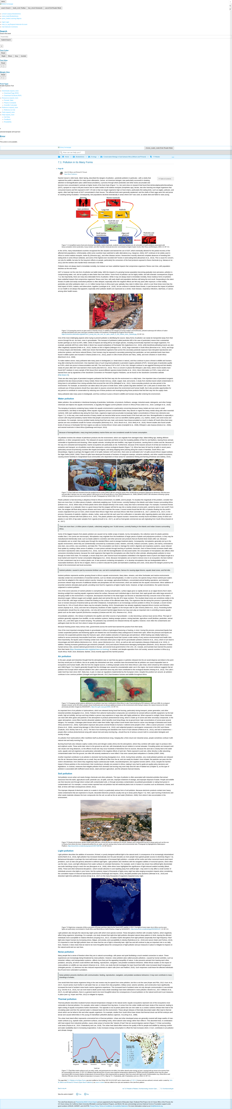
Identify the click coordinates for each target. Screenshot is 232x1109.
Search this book (5, 33)
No (88, 1094)
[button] (7, 119)
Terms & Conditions (106, 1106)
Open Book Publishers (70, 174)
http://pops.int (63, 375)
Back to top (61, 1088)
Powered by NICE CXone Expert (86, 1102)
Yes (80, 1094)
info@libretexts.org (156, 1106)
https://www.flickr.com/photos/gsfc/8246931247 (146, 929)
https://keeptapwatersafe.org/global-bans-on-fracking (89, 649)
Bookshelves (80, 157)
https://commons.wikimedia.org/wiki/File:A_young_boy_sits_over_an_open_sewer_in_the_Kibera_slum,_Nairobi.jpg (99, 334)
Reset (3, 53)
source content (99, 1082)
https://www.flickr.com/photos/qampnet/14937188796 (85, 846)
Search (61, 152)
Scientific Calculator (10, 105)
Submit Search (6, 40)
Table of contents (165, 179)
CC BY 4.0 (134, 1080)
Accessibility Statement (120, 1106)
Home (67, 157)
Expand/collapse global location (173, 156)
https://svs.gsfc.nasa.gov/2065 (100, 707)
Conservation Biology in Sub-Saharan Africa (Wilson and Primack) (124, 157)
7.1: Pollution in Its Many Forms (76, 1080)
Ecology (94, 157)
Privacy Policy (94, 1106)
